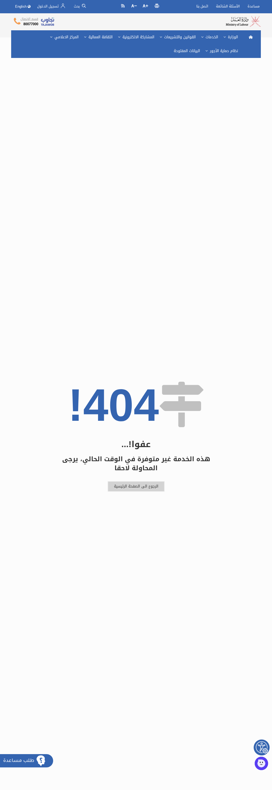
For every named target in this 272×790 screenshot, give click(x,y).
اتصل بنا (202, 6)
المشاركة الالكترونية (137, 37)
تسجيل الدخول (48, 6)
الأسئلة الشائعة (228, 6)
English (21, 6)
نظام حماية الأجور (223, 50)
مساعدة (254, 6)
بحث (77, 6)
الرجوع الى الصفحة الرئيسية (136, 486)
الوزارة (232, 37)
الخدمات (211, 37)
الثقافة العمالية (100, 37)
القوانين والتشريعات (179, 37)
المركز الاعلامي (66, 37)
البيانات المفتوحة (187, 50)
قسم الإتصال (29, 19)
